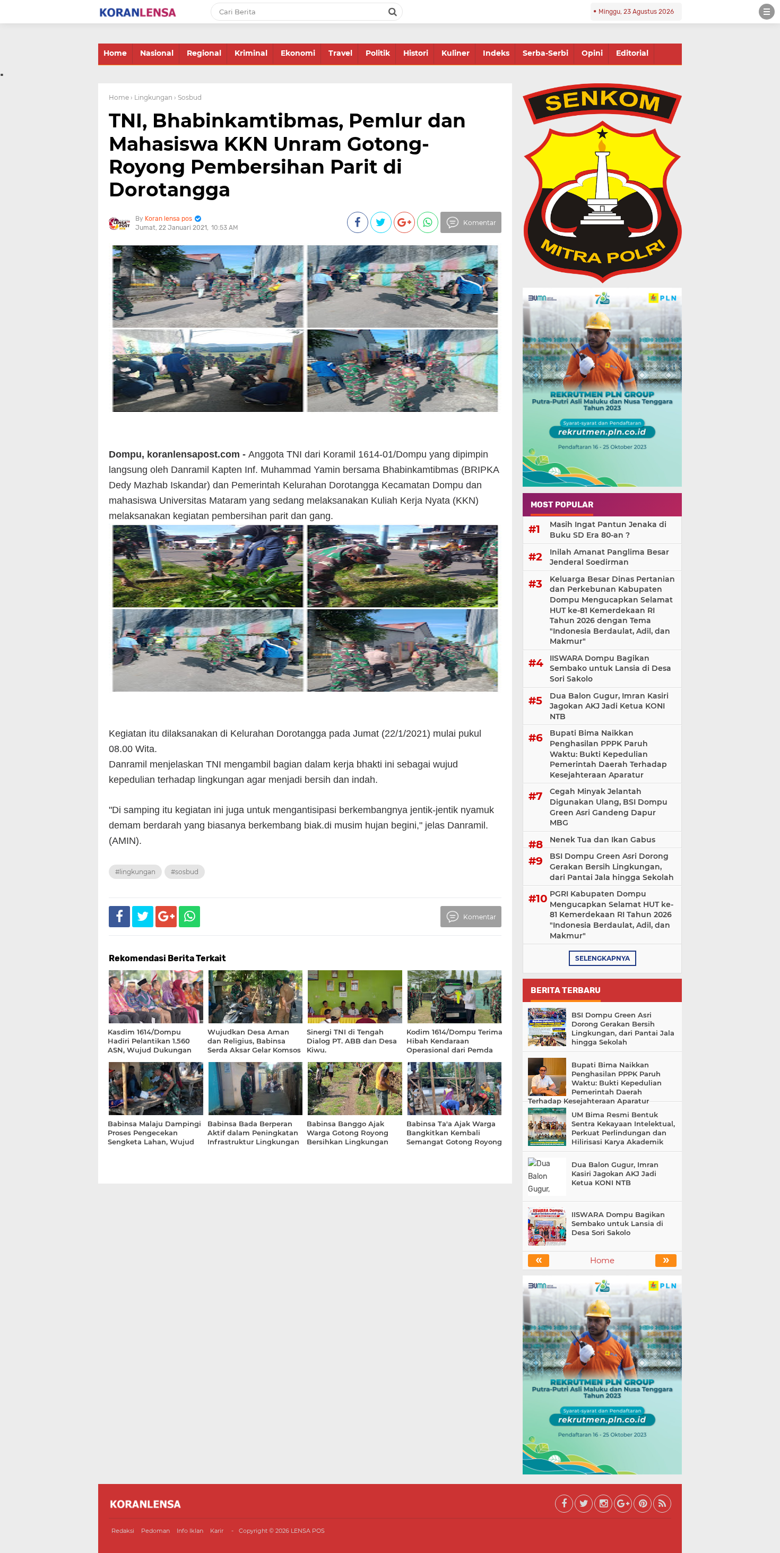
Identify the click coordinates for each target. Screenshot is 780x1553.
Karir (216, 1530)
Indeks (496, 53)
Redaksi (122, 1530)
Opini (592, 53)
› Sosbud (188, 97)
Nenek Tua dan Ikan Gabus (602, 839)
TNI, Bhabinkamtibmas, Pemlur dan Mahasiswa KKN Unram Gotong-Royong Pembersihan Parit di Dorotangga (287, 155)
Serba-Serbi (545, 53)
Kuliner (455, 53)
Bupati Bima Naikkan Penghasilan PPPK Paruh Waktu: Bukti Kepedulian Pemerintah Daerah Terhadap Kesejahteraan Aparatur (608, 753)
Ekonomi (298, 53)
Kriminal (251, 53)
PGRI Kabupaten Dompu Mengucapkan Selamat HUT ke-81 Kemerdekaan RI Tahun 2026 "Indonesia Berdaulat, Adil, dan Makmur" (611, 914)
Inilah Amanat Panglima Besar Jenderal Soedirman (609, 557)
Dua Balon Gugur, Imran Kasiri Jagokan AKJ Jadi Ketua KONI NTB (609, 706)
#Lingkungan (135, 872)
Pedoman (155, 1530)
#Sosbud (184, 872)
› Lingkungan (151, 97)
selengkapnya (602, 958)
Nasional (157, 53)
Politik (378, 53)
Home (115, 53)
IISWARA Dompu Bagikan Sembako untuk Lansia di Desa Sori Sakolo (610, 668)
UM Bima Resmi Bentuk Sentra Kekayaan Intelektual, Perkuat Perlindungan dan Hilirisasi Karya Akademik (623, 1128)
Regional (204, 53)
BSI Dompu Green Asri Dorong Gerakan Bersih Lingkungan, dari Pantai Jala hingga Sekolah (612, 866)
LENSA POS (308, 1530)
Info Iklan (190, 1530)
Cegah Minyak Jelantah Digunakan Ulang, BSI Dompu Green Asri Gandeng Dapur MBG (609, 807)
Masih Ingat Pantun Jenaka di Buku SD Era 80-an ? (608, 530)
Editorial (632, 53)
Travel (340, 53)
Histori (415, 53)
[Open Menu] (767, 12)
